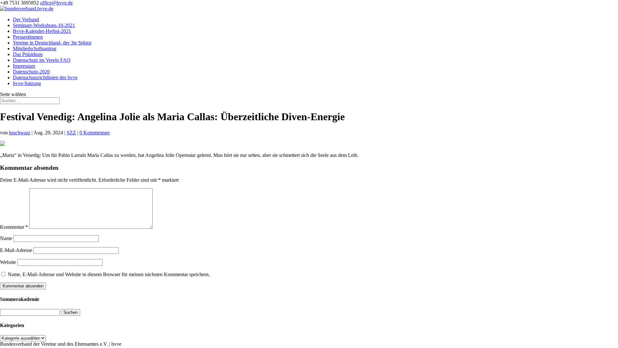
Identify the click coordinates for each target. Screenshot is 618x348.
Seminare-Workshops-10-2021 (44, 25)
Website (8, 262)
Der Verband (26, 19)
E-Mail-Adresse (16, 250)
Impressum (24, 66)
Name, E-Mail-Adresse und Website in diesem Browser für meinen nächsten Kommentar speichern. (109, 274)
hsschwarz (19, 132)
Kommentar (14, 227)
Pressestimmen (28, 37)
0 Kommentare (95, 132)
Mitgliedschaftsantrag (34, 48)
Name (6, 238)
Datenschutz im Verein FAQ (41, 60)
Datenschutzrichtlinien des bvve (45, 77)
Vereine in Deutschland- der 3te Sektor (52, 42)
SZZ (71, 132)
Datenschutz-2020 (31, 71)
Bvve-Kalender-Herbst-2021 (42, 31)
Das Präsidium (27, 54)
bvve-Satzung (27, 83)
